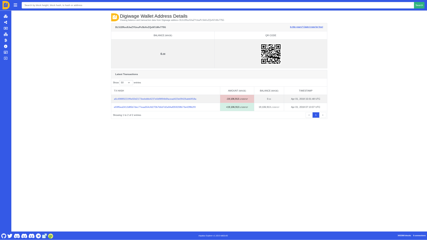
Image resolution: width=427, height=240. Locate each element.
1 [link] (316, 115)
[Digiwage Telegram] (38, 235)
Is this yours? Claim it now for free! (306, 27)
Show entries (127, 82)
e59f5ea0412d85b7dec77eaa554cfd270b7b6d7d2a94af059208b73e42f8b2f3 (155, 107)
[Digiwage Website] (44, 235)
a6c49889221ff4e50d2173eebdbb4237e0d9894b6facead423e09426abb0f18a (155, 99)
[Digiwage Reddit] (24, 235)
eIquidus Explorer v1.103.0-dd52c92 (213, 236)
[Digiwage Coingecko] (51, 235)
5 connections (419, 235)
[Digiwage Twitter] (10, 235)
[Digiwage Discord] (31, 235)
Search (419, 5)
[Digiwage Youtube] (16, 235)
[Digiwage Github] (4, 235)
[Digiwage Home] (6, 5)
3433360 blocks (404, 235)
